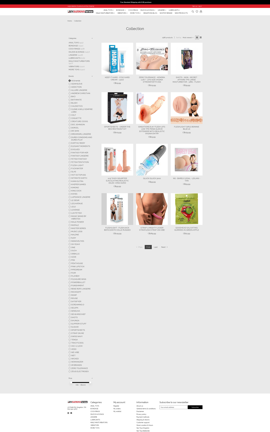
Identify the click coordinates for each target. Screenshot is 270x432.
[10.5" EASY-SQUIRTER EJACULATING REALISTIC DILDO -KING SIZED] (117, 160)
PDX (73, 260)
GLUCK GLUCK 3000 (152, 178)
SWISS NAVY (77, 336)
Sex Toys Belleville (143, 431)
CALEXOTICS (77, 106)
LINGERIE (73, 55)
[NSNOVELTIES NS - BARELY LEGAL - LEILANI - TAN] (186, 160)
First (148, 247)
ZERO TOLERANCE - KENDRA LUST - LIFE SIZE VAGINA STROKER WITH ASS (152, 79)
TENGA (74, 339)
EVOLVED (75, 149)
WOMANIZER (77, 362)
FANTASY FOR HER (79, 152)
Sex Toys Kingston (142, 428)
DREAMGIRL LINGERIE (81, 134)
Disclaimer (140, 411)
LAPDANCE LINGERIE (80, 197)
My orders (117, 409)
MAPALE (75, 225)
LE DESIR (75, 200)
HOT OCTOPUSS (78, 175)
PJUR (73, 273)
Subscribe (195, 407)
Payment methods (142, 417)
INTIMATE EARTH (79, 178)
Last (156, 247)
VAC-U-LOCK (77, 346)
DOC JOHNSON (78, 124)
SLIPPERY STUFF (78, 324)
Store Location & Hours (144, 425)
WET (73, 355)
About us (139, 406)
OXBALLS (75, 254)
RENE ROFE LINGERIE (81, 289)
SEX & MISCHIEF (78, 314)
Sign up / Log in (197, 6)
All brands (75, 80)
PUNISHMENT (77, 285)
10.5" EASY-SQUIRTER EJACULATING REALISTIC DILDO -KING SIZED (117, 180)
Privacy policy (141, 414)
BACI (73, 96)
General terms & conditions (146, 409)
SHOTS (74, 317)
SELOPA (74, 308)
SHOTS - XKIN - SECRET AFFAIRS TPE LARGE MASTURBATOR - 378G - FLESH (186, 79)
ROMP (74, 295)
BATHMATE (76, 100)
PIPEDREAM (76, 270)
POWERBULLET (78, 282)
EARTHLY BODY (78, 143)
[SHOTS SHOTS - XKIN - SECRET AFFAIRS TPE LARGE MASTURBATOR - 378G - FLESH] (186, 59)
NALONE (75, 234)
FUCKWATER (77, 168)
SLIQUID (75, 327)
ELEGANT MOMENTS (80, 146)
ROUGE (74, 298)
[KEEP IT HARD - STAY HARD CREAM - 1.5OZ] (117, 59)
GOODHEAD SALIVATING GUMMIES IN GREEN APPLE (186, 229)
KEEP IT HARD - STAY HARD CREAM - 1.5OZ (117, 78)
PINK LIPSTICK (77, 266)
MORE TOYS (74, 69)
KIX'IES (74, 194)
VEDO (73, 349)
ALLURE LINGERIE (79, 90)
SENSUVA (75, 311)
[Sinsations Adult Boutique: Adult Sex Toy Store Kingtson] (80, 11)
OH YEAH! (75, 244)
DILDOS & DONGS (76, 52)
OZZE (73, 257)
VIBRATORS (74, 66)
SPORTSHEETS (78, 330)
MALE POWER (77, 222)
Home (70, 21)
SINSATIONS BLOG (150, 13)
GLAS (73, 171)
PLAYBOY (75, 276)
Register (116, 406)
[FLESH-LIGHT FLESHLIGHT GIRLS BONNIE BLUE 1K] (186, 108)
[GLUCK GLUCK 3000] (152, 160)
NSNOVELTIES (77, 241)
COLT (73, 115)
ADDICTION (76, 87)
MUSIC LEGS (76, 231)
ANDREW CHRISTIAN (80, 93)
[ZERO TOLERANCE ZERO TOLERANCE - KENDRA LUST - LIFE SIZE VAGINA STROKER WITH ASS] (152, 59)
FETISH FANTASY (79, 159)
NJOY (73, 238)
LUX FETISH (76, 213)
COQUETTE (76, 118)
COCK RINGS (133, 10)
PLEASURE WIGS (78, 279)
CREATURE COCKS (79, 121)
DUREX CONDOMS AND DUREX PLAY (81, 138)
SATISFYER (76, 301)
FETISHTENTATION (80, 162)
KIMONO (75, 187)
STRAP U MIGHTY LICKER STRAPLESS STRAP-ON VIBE (152, 229)
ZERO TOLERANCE (79, 368)
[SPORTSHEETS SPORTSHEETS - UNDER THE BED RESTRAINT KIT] (117, 108)
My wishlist (117, 411)
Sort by (178, 37)
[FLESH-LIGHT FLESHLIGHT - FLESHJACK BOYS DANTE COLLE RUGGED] (117, 209)
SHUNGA (75, 320)
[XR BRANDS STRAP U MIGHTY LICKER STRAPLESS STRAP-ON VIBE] (152, 209)
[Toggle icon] (192, 12)
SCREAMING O (77, 304)
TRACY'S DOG (77, 343)
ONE (73, 247)
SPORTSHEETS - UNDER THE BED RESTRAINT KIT (117, 128)
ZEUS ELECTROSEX (80, 371)
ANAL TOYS (74, 42)
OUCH (74, 250)
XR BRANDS (76, 365)
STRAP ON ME (77, 333)
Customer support (142, 422)
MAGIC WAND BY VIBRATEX (78, 217)
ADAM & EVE (76, 84)
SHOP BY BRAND (166, 13)
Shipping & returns (142, 420)
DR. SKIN (75, 131)
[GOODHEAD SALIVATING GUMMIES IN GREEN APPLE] (186, 209)
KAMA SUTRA (77, 181)
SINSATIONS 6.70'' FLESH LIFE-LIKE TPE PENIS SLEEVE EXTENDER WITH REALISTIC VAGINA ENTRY (152, 130)
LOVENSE (75, 210)
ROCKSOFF (76, 292)
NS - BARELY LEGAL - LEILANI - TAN (186, 179)
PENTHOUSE (77, 263)
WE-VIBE (75, 352)
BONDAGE (73, 46)
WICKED (75, 358)
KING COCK (76, 191)
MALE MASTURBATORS (79, 61)
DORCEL (75, 128)
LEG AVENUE (77, 203)
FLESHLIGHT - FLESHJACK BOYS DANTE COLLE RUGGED (117, 229)
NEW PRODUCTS (181, 13)
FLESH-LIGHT (77, 165)
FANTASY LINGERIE (80, 156)
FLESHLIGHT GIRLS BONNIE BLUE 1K (186, 128)
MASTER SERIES (78, 228)
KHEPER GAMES (78, 184)
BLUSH (74, 103)
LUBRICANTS (74, 58)
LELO (73, 206)
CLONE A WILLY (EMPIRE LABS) (82, 110)
